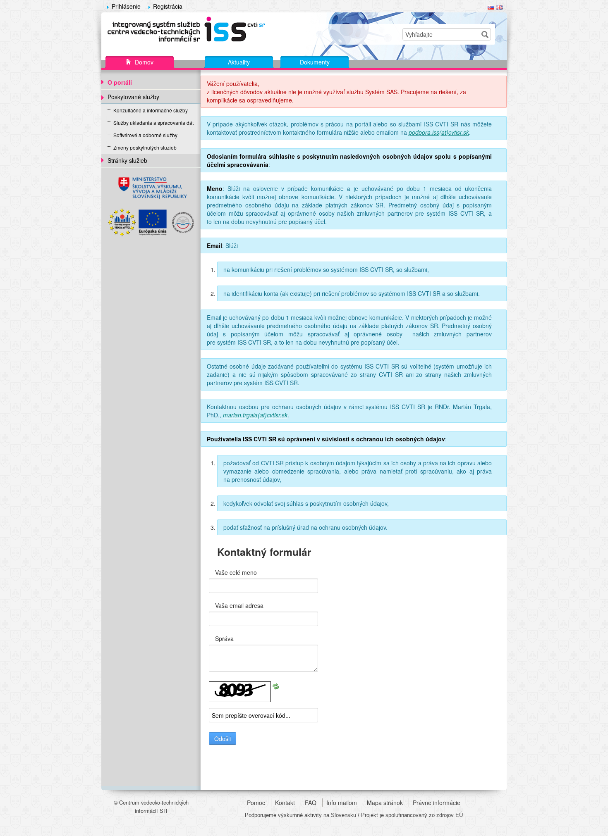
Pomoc (256, 802)
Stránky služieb (127, 160)
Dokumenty (315, 62)
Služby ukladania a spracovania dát (153, 122)
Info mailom (341, 802)
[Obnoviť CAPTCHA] (276, 685)
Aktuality (239, 62)
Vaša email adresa (239, 605)
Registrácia (167, 6)
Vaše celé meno (236, 572)
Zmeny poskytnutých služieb (145, 147)
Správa (224, 638)
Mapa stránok (385, 802)
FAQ (310, 802)
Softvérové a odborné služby (145, 134)
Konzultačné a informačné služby (150, 110)
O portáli (120, 82)
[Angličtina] (499, 6)
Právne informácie (436, 802)
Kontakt (285, 802)
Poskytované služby (133, 97)
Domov (143, 62)
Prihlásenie (126, 6)
